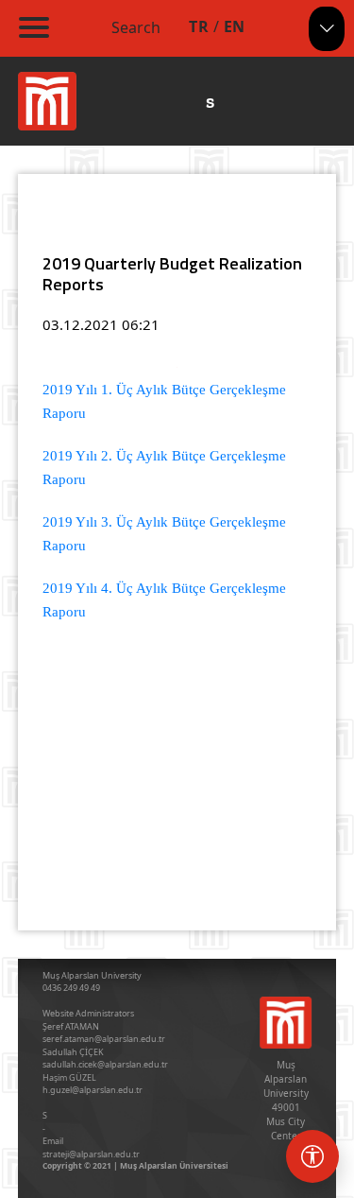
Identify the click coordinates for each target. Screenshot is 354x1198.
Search (135, 27)
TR (199, 26)
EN (234, 26)
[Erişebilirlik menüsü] (312, 1156)
